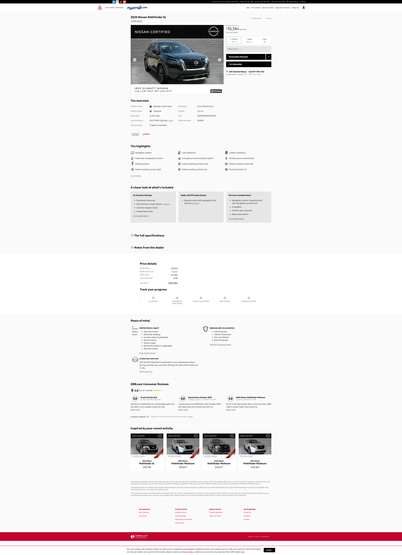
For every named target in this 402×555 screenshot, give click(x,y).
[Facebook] (113, 1)
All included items (141, 216)
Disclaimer (166, 204)
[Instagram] (117, 1)
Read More (135, 409)
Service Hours (179, 523)
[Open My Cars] (303, 7)
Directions (247, 516)
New (248, 8)
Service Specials (180, 516)
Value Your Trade (215, 516)
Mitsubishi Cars (264, 536)
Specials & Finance (283, 8)
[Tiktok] (120, 1)
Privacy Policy (188, 552)
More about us (145, 371)
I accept (268, 550)
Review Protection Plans (220, 344)
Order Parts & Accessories (184, 519)
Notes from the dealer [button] (149, 247)
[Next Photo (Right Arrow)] (219, 60)
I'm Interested (235, 64)
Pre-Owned (256, 8)
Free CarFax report (147, 353)
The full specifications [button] (149, 235)
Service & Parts (268, 8)
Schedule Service (180, 512)
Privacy (190, 416)
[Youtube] (124, 1)
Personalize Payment (238, 57)
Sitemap (250, 536)
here (243, 552)
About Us (295, 8)
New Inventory (144, 512)
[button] (176, 21)
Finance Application (215, 512)
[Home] (110, 8)
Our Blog (246, 519)
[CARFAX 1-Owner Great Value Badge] (146, 134)
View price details (232, 32)
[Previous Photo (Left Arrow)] (134, 60)
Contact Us (247, 512)
